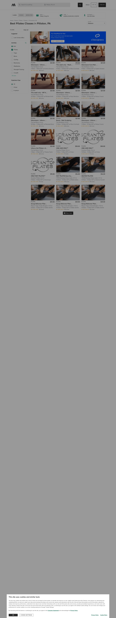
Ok (13, 615)
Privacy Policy (74, 610)
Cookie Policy (103, 615)
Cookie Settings (26, 615)
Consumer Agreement (53, 610)
